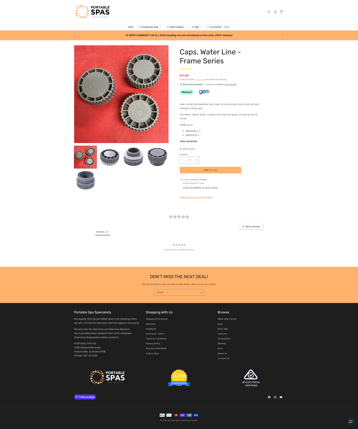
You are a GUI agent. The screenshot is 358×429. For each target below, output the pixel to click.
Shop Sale (223, 328)
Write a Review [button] (253, 226)
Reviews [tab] (100, 231)
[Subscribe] (201, 292)
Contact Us (224, 358)
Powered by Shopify (189, 420)
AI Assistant (219, 27)
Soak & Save (152, 353)
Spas (220, 324)
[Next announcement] (283, 35)
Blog (197, 27)
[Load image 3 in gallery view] (133, 157)
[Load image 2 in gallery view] (109, 157)
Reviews (222, 343)
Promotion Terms (155, 333)
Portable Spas (174, 420)
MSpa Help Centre (227, 319)
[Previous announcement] (75, 35)
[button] (269, 12)
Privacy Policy (153, 343)
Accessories (224, 338)
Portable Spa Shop (149, 27)
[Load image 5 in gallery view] (85, 181)
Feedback (151, 328)
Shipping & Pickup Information (196, 197)
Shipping (199, 79)
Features (222, 333)
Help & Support (177, 27)
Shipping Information (157, 319)
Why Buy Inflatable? (156, 348)
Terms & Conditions (156, 338)
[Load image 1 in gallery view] (85, 157)
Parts (220, 348)
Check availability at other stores (200, 187)
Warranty (151, 324)
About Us (222, 353)
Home (130, 27)
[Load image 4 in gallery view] (157, 157)
